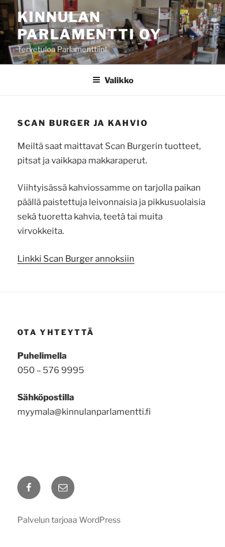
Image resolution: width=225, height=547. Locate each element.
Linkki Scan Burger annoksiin (75, 259)
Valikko (118, 80)
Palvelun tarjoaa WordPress (69, 519)
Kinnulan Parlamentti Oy (89, 26)
